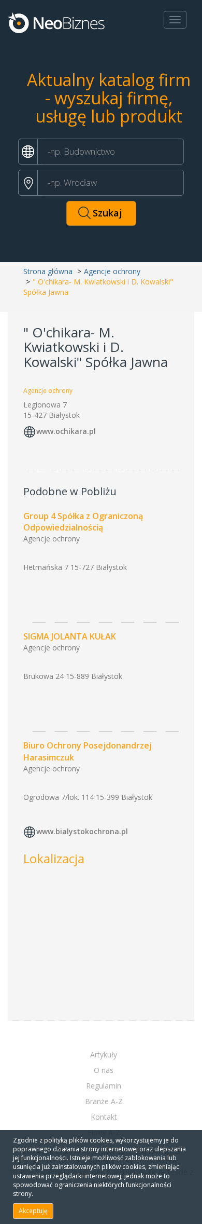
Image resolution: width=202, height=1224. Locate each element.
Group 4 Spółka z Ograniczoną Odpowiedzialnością (83, 522)
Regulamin (103, 1086)
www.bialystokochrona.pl (82, 831)
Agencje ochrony (112, 271)
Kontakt (104, 1117)
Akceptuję (33, 1210)
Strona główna (48, 271)
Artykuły (103, 1054)
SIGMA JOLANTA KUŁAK (69, 636)
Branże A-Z (104, 1101)
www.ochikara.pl (66, 431)
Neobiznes (57, 22)
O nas (103, 1070)
